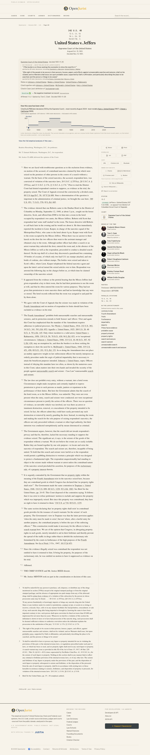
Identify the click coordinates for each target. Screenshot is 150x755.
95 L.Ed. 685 (50, 202)
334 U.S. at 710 (61, 502)
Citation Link (115, 163)
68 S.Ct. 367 (81, 339)
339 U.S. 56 (45, 336)
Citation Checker (73, 740)
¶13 (21, 576)
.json (29, 689)
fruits (103, 317)
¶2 (22, 207)
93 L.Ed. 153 (50, 350)
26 (81, 181)
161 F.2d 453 (66, 543)
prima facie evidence (40, 596)
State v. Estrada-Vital (56, 79)
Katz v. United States (85, 85)
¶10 (21, 549)
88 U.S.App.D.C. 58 (32, 195)
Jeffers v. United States (118, 202)
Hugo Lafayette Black (115, 253)
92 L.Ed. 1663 (67, 488)
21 (51, 184)
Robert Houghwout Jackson (117, 259)
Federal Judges (72, 722)
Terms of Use (86, 749)
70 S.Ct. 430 (56, 336)
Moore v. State (69, 79)
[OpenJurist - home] (75, 8)
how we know (64, 93)
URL (104, 163)
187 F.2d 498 (48, 195)
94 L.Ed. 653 (69, 336)
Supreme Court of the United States (75, 48)
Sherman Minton (113, 265)
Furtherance (106, 319)
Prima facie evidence (109, 328)
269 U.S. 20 (81, 329)
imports (104, 325)
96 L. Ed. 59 (75, 36)
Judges (41, 16)
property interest (39, 469)
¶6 (22, 380)
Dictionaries (54, 16)
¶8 (22, 475)
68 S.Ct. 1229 (54, 488)
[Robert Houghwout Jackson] (103, 260)
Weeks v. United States (56, 82)
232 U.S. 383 (86, 325)
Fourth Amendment (32, 306)
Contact (46, 749)
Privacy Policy (99, 749)
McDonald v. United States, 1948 (67, 346)
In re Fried (43, 543)
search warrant (30, 529)
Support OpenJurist (121, 726)
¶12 (21, 570)
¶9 (22, 508)
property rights (74, 475)
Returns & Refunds (59, 749)
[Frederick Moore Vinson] (103, 228)
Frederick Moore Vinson (116, 227)
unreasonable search (45, 371)
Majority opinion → (113, 237)
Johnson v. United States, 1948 (50, 339)
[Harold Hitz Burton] (103, 248)
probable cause (28, 634)
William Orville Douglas (115, 277)
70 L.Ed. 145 (36, 332)
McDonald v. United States (65, 85)
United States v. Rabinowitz (76, 82)
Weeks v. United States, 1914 (67, 325)
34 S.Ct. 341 (29, 329)
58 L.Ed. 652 (41, 329)
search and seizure (108, 339)
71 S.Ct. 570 (38, 202)
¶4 (22, 302)
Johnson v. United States (37, 82)
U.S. (40, 25)
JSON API (108, 719)
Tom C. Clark (112, 233)
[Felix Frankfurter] (103, 242)
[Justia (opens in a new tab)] (39, 732)
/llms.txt (108, 716)
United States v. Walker (72, 69)
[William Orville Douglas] (103, 278)
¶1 (22, 167)
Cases (14, 16)
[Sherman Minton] (103, 266)
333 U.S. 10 (70, 339)
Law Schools (71, 728)
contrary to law (67, 605)
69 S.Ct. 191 (38, 350)
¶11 (21, 565)
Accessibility (34, 749)
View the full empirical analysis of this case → (36, 141)
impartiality (105, 322)
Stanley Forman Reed (115, 271)
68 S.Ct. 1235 (75, 502)
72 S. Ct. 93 (75, 34)
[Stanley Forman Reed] (103, 272)
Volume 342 (32, 25)
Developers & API (111, 713)
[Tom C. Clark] (103, 234)
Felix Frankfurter (113, 241)
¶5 (22, 315)
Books (66, 16)
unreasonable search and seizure (113, 347)
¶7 (22, 431)
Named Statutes (73, 731)
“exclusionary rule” (52, 89)
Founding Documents (75, 734)
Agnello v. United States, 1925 (61, 329)
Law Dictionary (72, 719)
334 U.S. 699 (41, 488)
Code (22, 16)
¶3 (22, 279)
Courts (31, 16)
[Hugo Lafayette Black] (103, 254)
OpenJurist (22, 25)
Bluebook (126, 163)
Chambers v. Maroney (57, 69)
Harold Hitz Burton (114, 247)
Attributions (74, 749)
